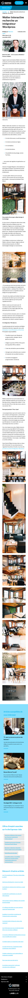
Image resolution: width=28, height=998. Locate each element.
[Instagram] (14, 993)
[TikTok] (16, 993)
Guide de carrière (6, 7)
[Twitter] (10, 993)
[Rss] (17, 993)
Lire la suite (6, 748)
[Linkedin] (13, 993)
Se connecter (19, 2)
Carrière (4, 11)
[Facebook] (11, 993)
